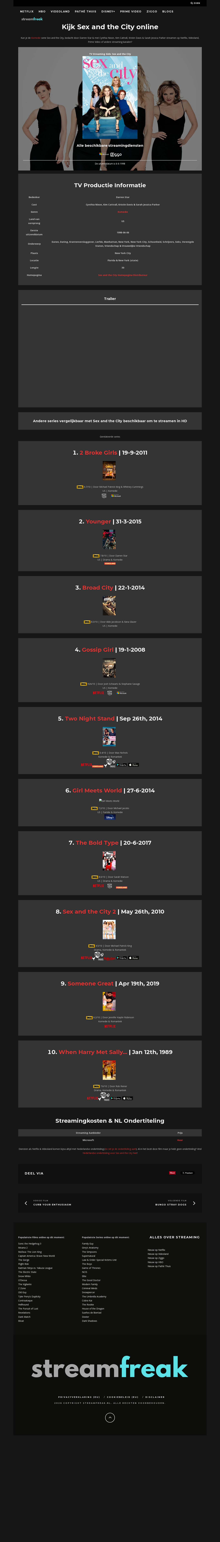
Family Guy (87, 1243)
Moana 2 (23, 1247)
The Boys (87, 1263)
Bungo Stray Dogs (171, 1204)
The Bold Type (97, 842)
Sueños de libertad (91, 1312)
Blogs (168, 11)
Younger (98, 521)
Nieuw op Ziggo (156, 1257)
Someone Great (91, 983)
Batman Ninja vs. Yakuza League (35, 1267)
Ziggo (152, 11)
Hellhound (23, 1304)
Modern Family (90, 1284)
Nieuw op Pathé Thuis (159, 1266)
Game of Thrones (91, 1267)
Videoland (60, 11)
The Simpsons (89, 1251)
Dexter (85, 1316)
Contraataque (25, 1300)
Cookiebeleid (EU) (123, 1397)
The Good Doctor (91, 1280)
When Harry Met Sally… (93, 1052)
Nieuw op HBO (155, 1262)
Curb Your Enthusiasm (52, 1204)
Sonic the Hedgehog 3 (29, 1243)
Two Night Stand (90, 718)
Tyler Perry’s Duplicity (29, 1296)
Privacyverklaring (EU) (79, 1397)
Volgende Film (177, 1201)
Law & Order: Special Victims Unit (99, 1259)
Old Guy (22, 1292)
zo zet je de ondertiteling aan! (120, 1148)
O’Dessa (22, 1280)
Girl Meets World (97, 790)
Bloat (21, 1320)
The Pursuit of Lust (28, 1308)
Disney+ (108, 11)
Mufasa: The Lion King (30, 1251)
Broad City (97, 587)
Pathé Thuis (85, 11)
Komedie (36, 37)
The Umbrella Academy (94, 1296)
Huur (180, 1140)
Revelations (24, 1312)
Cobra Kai (87, 1300)
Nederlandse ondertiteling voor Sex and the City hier (110, 1152)
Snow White (24, 1276)
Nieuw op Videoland (158, 1253)
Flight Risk (23, 1263)
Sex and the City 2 (89, 911)
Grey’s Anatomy (90, 1247)
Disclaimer (155, 1397)
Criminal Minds (89, 1288)
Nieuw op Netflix (156, 1249)
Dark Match (24, 1316)
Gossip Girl (98, 649)
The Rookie (88, 1304)
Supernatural (88, 1255)
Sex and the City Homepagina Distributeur (122, 275)
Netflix (27, 11)
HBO (42, 11)
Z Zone (22, 1288)
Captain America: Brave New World (36, 1255)
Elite (84, 1276)
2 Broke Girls (98, 452)
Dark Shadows (89, 1320)
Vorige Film (40, 1201)
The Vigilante (25, 1284)
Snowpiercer (88, 1292)
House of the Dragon (93, 1308)
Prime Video (131, 11)
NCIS (84, 1271)
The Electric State (27, 1271)
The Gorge (23, 1259)
